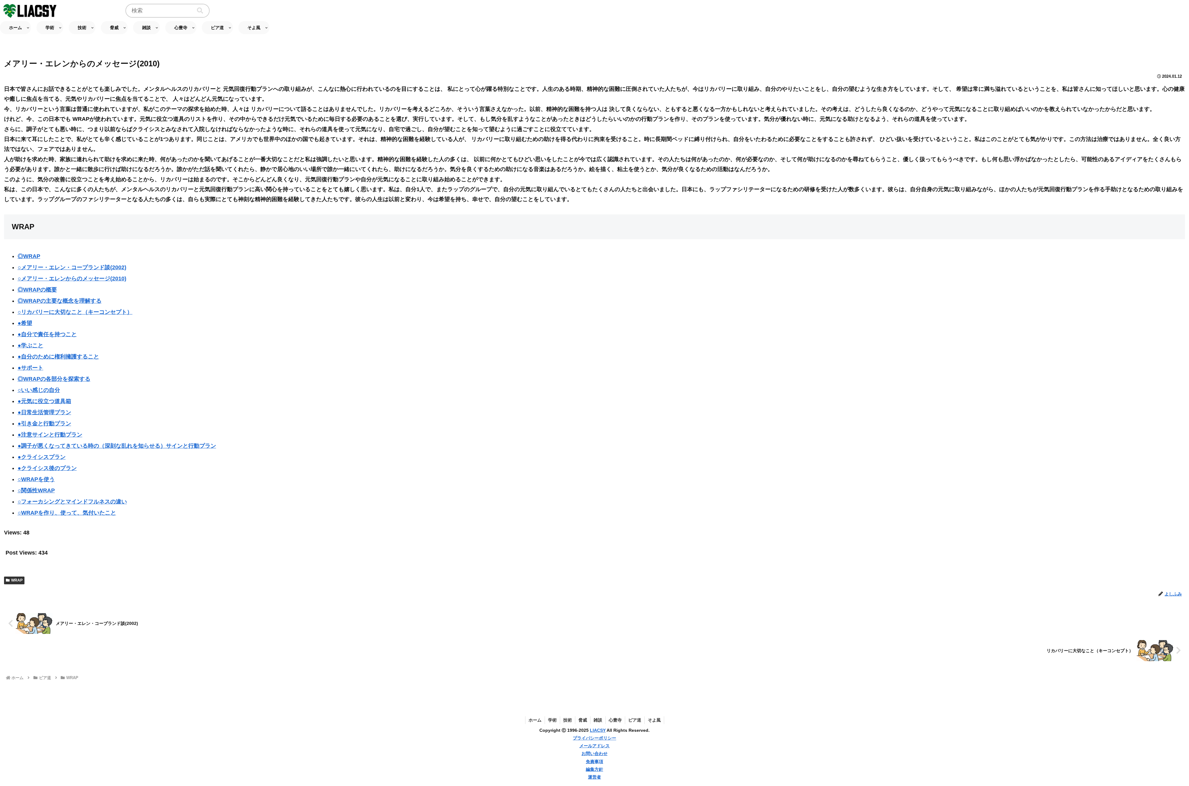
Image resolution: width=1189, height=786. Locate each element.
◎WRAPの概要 (37, 290)
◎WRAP (29, 256)
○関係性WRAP (36, 490)
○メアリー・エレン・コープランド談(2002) (72, 267)
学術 (552, 720)
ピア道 (634, 720)
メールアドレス (594, 745)
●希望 (25, 323)
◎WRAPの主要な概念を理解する (60, 301)
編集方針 (594, 769)
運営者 (594, 777)
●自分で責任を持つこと (47, 334)
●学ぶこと (30, 345)
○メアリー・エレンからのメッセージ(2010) (72, 278)
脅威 (582, 720)
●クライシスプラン (42, 457)
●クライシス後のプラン (47, 468)
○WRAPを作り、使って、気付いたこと (67, 513)
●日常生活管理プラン (44, 412)
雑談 (598, 720)
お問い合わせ (594, 753)
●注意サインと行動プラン (50, 435)
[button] (200, 10)
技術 (567, 720)
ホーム (535, 720)
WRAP (17, 580)
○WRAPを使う (36, 479)
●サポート (30, 368)
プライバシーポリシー (594, 738)
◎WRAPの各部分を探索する (54, 379)
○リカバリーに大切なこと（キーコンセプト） (75, 312)
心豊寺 (615, 720)
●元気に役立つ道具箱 (44, 401)
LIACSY (598, 730)
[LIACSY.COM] (30, 10)
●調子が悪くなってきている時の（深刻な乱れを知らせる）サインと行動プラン (117, 446)
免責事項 (594, 761)
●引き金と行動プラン (44, 423)
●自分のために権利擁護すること (58, 356)
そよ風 (654, 720)
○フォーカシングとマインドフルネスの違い (72, 501)
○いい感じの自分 (39, 390)
